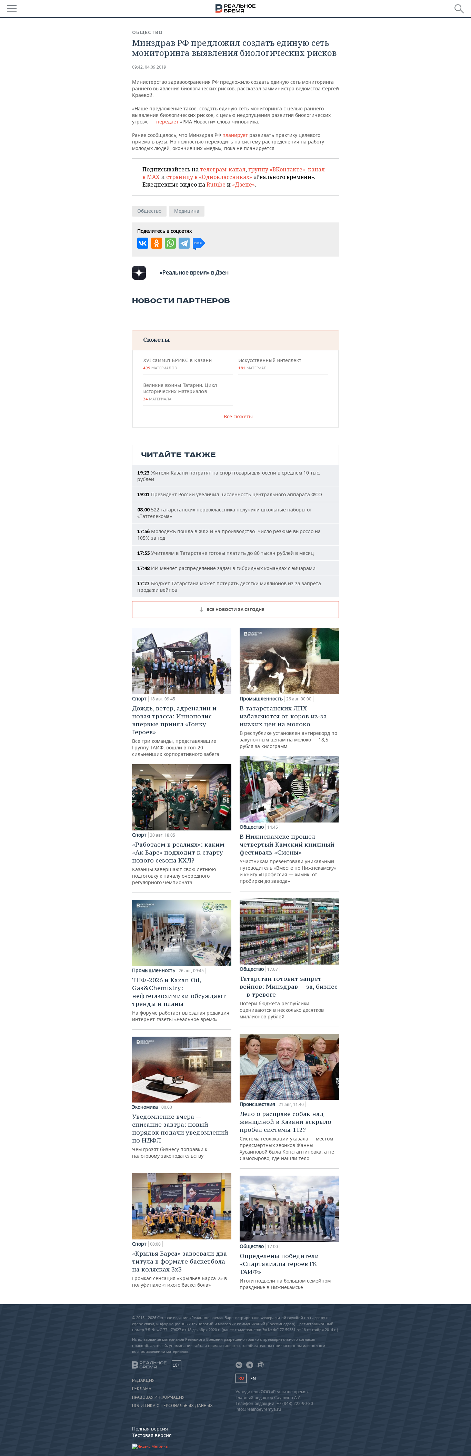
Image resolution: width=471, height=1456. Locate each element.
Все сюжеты (238, 416)
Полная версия (150, 1428)
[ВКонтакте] (142, 243)
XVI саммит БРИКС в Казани (177, 363)
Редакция (143, 1380)
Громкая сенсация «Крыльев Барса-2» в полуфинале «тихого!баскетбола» (179, 1268)
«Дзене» (243, 184)
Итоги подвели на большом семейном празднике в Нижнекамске (285, 1271)
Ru (241, 1378)
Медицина (186, 211)
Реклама (141, 1388)
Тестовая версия (152, 1435)
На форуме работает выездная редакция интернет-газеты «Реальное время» (180, 999)
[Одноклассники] (156, 243)
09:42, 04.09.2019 (149, 67)
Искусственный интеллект (269, 363)
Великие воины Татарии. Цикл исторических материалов (180, 391)
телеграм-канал (222, 169)
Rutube (216, 184)
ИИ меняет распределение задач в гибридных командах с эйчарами (226, 568)
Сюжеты (156, 339)
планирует (234, 135)
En (253, 1379)
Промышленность (153, 970)
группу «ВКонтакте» (276, 169)
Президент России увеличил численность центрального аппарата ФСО (229, 494)
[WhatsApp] (170, 243)
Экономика (145, 1107)
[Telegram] (184, 243)
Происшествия (257, 1104)
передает (167, 121)
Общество (147, 32)
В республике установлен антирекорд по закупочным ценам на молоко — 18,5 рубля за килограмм (288, 726)
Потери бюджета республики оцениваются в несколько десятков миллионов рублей (289, 997)
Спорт (139, 698)
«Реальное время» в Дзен (194, 272)
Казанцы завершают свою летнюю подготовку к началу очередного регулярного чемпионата (178, 863)
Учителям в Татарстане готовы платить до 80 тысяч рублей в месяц (225, 553)
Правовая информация (158, 1397)
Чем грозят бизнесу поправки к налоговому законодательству (180, 1136)
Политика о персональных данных (172, 1405)
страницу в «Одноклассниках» (209, 177)
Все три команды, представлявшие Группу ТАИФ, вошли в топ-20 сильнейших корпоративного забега (175, 730)
